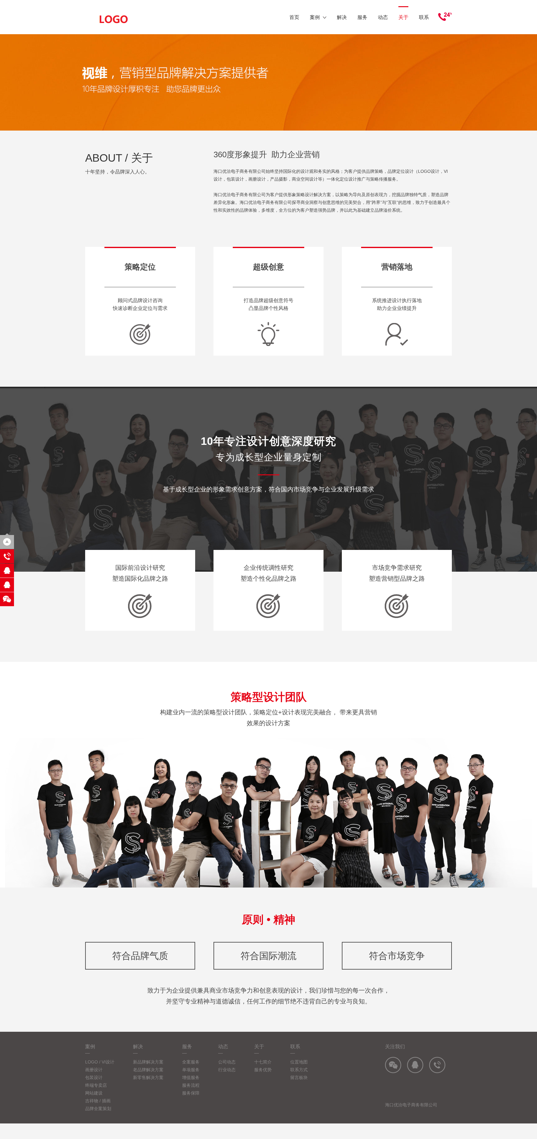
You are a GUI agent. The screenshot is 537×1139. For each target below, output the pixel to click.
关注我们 (395, 1046)
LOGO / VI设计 (99, 1061)
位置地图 (299, 1061)
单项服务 (191, 1069)
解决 (342, 17)
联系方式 (299, 1069)
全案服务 (191, 1061)
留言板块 (299, 1077)
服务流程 (191, 1085)
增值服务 (191, 1077)
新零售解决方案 (148, 1077)
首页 (294, 17)
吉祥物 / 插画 (98, 1100)
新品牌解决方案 (148, 1061)
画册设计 (94, 1069)
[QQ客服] (7, 571)
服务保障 (191, 1093)
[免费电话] (7, 556)
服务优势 (263, 1069)
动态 (383, 17)
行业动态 (227, 1069)
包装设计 (94, 1077)
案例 (315, 17)
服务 (362, 17)
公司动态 (227, 1061)
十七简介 (263, 1061)
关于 (403, 17)
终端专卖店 (96, 1085)
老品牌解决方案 (148, 1069)
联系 (424, 17)
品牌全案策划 (98, 1108)
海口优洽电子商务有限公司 (411, 1104)
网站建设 (94, 1093)
